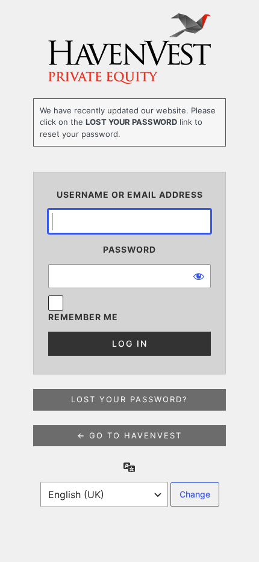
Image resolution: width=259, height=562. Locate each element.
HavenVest (129, 48)
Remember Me (83, 317)
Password (129, 249)
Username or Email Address (130, 194)
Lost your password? (129, 399)
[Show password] (199, 276)
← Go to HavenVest (129, 435)
